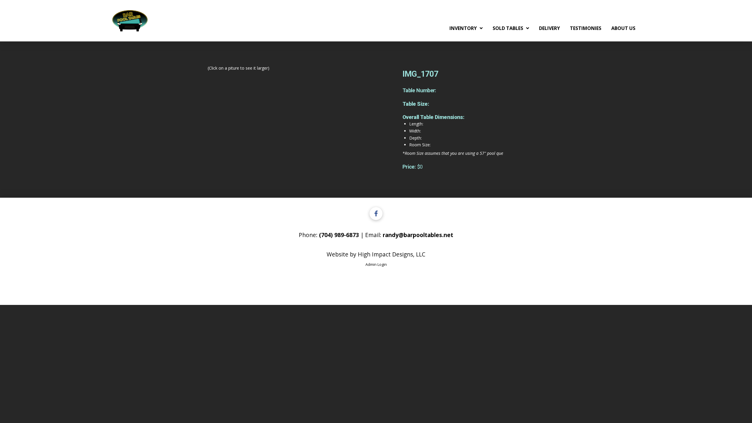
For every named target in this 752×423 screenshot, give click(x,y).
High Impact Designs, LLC (391, 254)
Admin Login (376, 264)
